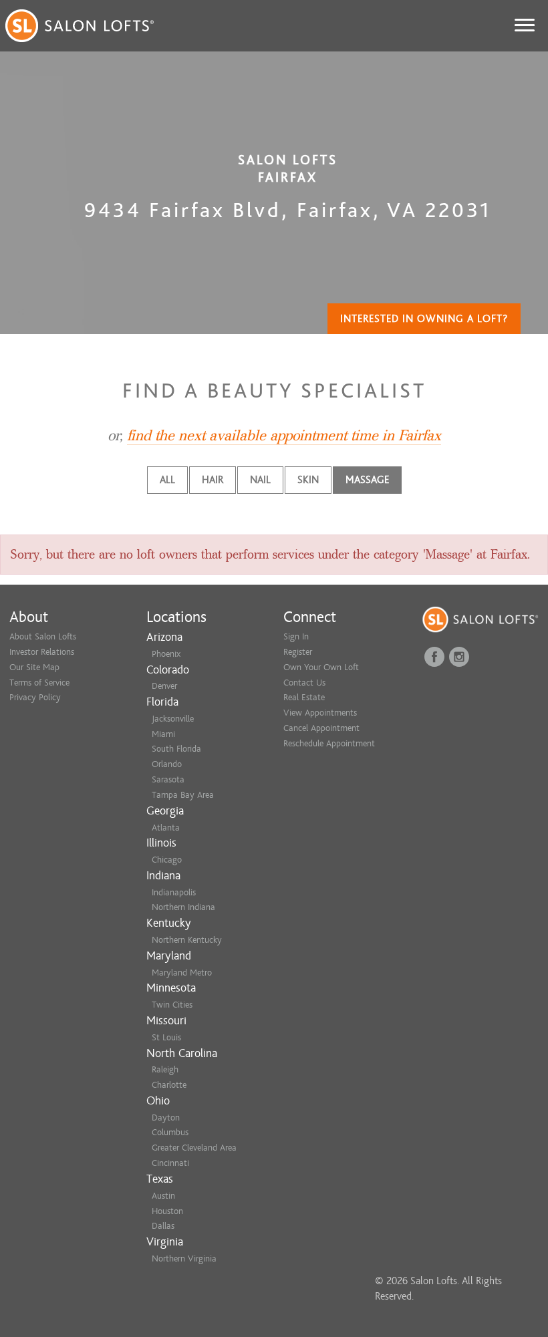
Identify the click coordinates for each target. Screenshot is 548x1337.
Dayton (166, 1117)
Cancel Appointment (321, 728)
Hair (212, 480)
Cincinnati (170, 1163)
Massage (367, 480)
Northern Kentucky (187, 940)
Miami (163, 734)
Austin (163, 1196)
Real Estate (304, 697)
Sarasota (168, 779)
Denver (164, 686)
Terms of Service (39, 683)
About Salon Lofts (42, 636)
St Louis (166, 1037)
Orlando (167, 764)
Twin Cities (172, 1005)
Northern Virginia (184, 1258)
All (167, 480)
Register (297, 652)
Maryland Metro (182, 973)
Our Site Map (34, 667)
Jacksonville (173, 719)
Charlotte (169, 1085)
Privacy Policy (35, 697)
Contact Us (304, 683)
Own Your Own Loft (321, 667)
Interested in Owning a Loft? (424, 319)
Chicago (167, 860)
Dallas (163, 1226)
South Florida (176, 749)
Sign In (296, 636)
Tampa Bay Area (183, 795)
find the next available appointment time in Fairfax (284, 435)
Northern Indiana (183, 907)
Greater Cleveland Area (194, 1148)
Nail (260, 480)
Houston (167, 1211)
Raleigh (165, 1069)
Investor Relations (41, 652)
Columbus (170, 1132)
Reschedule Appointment (329, 743)
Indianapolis (174, 892)
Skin (308, 480)
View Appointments (320, 713)
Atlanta (166, 828)
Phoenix (166, 654)
